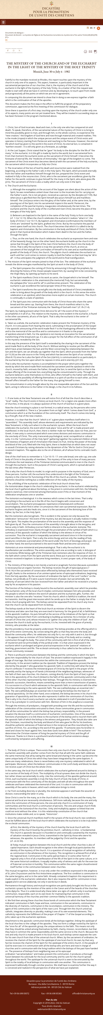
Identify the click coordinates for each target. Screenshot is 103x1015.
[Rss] (98, 28)
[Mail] (90, 51)
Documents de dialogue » (14, 33)
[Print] (85, 51)
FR (88, 28)
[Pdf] (95, 51)
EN (91, 28)
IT (94, 28)
